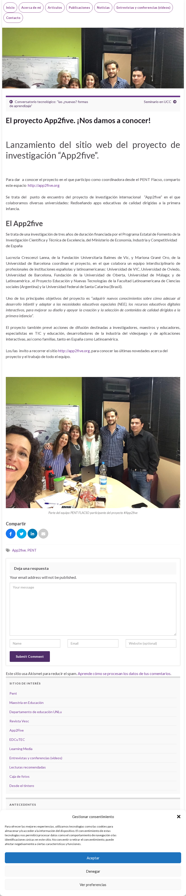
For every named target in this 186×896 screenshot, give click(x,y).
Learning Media (20, 749)
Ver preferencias (93, 884)
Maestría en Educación (26, 702)
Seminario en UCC (157, 102)
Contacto (13, 18)
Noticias (103, 7)
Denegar (93, 871)
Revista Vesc (19, 721)
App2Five (16, 730)
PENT (32, 550)
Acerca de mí (31, 7)
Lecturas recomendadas (27, 767)
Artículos (55, 7)
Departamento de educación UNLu (35, 712)
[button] (178, 816)
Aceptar (93, 858)
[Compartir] (10, 534)
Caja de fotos (19, 776)
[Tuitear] (21, 534)
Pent (13, 693)
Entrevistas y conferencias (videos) (143, 7)
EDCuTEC (17, 739)
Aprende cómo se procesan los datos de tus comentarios (124, 673)
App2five (19, 550)
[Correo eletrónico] (43, 534)
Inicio (10, 7)
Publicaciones (79, 7)
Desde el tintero (21, 786)
